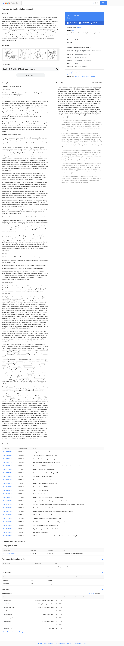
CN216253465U (7, 518)
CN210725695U (7, 473)
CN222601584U (7, 494)
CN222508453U (7, 490)
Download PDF (73, 22)
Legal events (73, 72)
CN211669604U (7, 455)
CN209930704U (7, 466)
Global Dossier (85, 76)
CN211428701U (7, 462)
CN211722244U (7, 459)
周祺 (73, 30)
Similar (95, 22)
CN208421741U (7, 536)
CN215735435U (7, 452)
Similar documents (82, 72)
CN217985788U (7, 511)
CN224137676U (7, 532)
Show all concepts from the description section (16, 632)
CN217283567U (7, 487)
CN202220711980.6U (9, 553)
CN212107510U (7, 525)
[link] (7, 600)
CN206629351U (7, 497)
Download (91, 593)
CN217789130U (7, 504)
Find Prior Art (85, 22)
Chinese (79, 27)
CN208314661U (7, 483)
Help (84, 643)
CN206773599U (7, 469)
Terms (69, 643)
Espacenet (78, 76)
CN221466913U (7, 522)
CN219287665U (7, 529)
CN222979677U (7, 508)
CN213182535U (7, 476)
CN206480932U (7, 515)
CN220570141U (7, 480)
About (40, 643)
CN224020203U (7, 501)
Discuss (92, 76)
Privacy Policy (77, 643)
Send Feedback (48, 643)
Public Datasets (60, 643)
